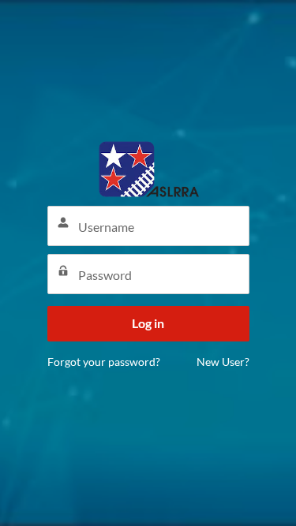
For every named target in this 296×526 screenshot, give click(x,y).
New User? (223, 361)
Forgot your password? (103, 361)
